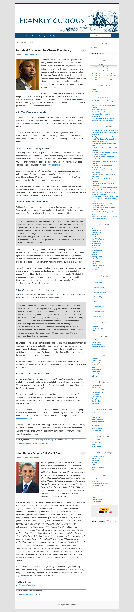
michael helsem (97, 196)
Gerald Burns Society (111, 196)
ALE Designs (98, 282)
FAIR (93, 444)
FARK (93, 367)
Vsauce (94, 349)
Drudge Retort (96, 365)
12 (96, 73)
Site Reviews (96, 261)
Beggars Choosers (99, 287)
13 (99, 73)
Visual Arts (95, 270)
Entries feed (95, 497)
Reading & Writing (31, 443)
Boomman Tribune (98, 456)
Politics (23, 443)
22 (107, 75)
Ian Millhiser (96, 481)
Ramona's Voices (99, 311)
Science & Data (96, 259)
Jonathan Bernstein (98, 422)
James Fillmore (35, 54)
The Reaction (98, 316)
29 (107, 77)
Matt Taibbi (95, 426)
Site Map (52, 36)
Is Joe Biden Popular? (99, 110)
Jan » (111, 79)
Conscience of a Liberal (99, 390)
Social (39, 443)
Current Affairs (96, 440)
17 (115, 73)
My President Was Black (26, 584)
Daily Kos (95, 326)
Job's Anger (97, 302)
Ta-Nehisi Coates (35, 440)
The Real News (96, 374)
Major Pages (42, 36)
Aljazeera (95, 358)
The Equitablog (97, 397)
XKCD (93, 330)
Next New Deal (96, 401)
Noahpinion (95, 403)
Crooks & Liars (96, 360)
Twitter (94, 89)
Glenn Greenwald (97, 419)
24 (115, 75)
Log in (94, 495)
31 (115, 77)
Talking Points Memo (98, 467)
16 (111, 73)
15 (107, 73)
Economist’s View (97, 392)
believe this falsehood (54, 164)
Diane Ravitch (96, 479)
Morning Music (96, 243)
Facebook (95, 91)
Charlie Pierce (96, 415)
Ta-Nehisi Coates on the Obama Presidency (43, 50)
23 (111, 75)
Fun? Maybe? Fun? (98, 241)
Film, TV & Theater (98, 239)
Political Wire (96, 372)
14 (103, 73)
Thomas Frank (96, 430)
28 (103, 77)
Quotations (29, 594)
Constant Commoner (100, 292)
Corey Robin (96, 417)
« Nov (95, 79)
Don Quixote (96, 235)
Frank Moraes (35, 457)
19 (96, 75)
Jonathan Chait (96, 424)
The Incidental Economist (100, 483)
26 (96, 77)
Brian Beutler (96, 413)
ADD (93, 228)
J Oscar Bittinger (97, 207)
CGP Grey (95, 340)
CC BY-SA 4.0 (69, 440)
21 (103, 75)
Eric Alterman (96, 442)
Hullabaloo (95, 460)
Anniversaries (96, 230)
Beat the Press (96, 385)
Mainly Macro (96, 399)
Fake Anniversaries (98, 237)
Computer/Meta (96, 232)
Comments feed (97, 499)
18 (92, 75)
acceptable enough (24, 418)
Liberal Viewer (96, 342)
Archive (26, 36)
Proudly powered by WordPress (67, 605)
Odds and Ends (97, 250)
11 (92, 73)
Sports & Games (97, 268)
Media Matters (96, 447)
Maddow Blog (96, 463)
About (33, 36)
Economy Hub (96, 394)
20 (99, 75)
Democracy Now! (97, 363)
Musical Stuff (96, 246)
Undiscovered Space (98, 346)
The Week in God (97, 485)
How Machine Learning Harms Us (102, 112)
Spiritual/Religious (98, 265)
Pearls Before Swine (98, 328)
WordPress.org (96, 502)
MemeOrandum (97, 369)
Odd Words (95, 248)
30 (111, 77)
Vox (93, 469)
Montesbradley (48, 440)
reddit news (95, 376)
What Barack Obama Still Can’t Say (38, 453)
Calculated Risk (97, 388)
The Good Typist (99, 297)
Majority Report (97, 344)
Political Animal (97, 465)
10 (115, 71)
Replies (45, 443)
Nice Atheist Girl (99, 307)
